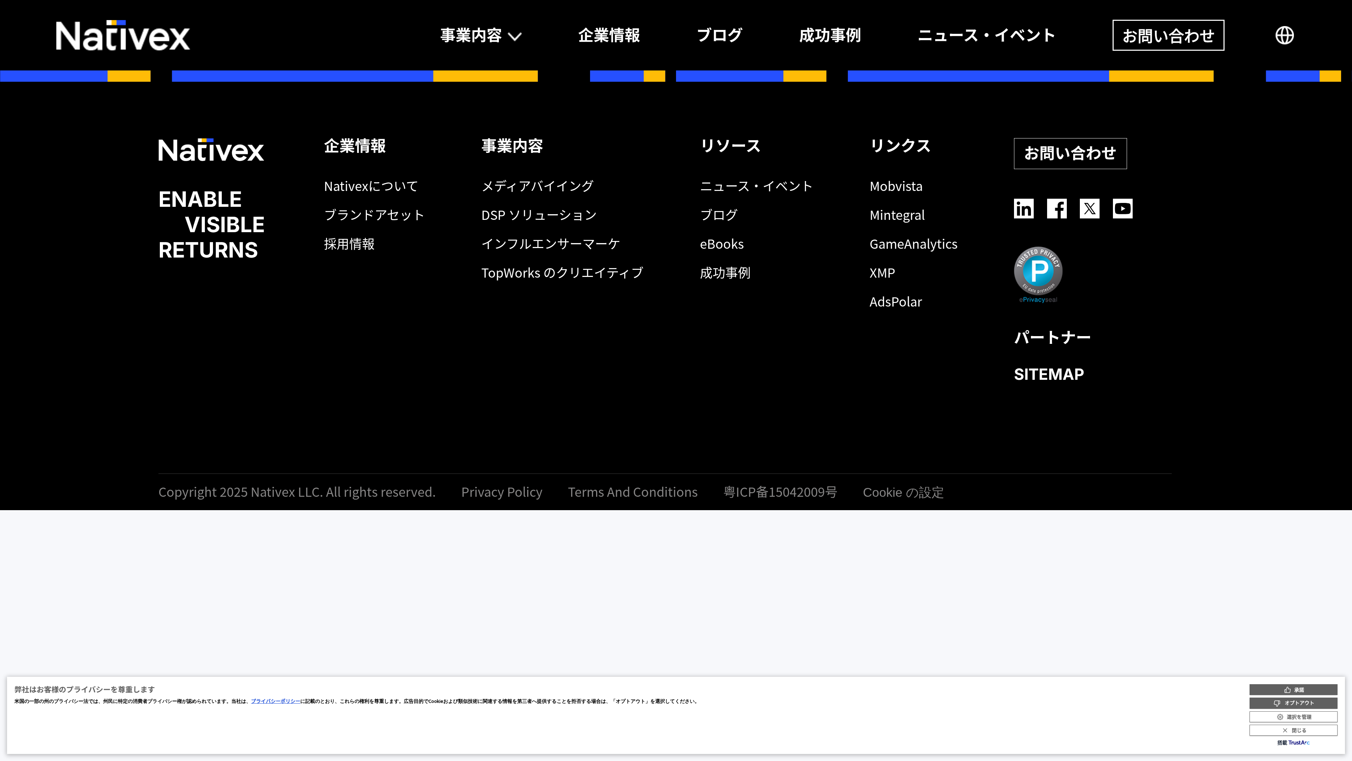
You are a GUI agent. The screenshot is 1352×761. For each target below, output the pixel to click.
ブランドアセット (374, 214)
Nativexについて (371, 185)
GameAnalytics (914, 243)
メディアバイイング (537, 185)
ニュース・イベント (756, 185)
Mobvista (896, 185)
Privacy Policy (503, 491)
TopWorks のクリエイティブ (562, 272)
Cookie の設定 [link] (903, 492)
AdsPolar (896, 301)
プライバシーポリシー (275, 700)
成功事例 (725, 272)
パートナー (1052, 337)
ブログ (719, 214)
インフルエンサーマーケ (550, 243)
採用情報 (349, 243)
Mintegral (897, 214)
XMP (882, 272)
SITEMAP (1049, 374)
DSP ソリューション (539, 214)
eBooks (722, 243)
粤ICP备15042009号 (781, 491)
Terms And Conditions (634, 491)
